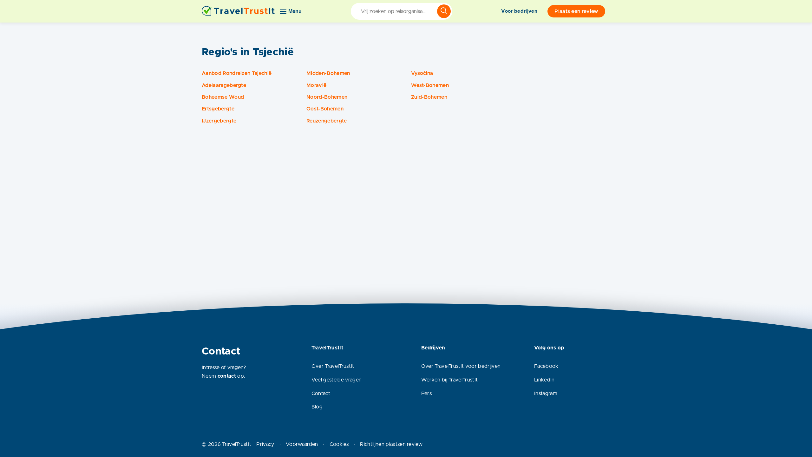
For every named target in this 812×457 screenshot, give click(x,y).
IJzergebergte (219, 120)
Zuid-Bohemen (429, 97)
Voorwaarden (302, 444)
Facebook (546, 366)
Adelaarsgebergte (224, 85)
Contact (320, 393)
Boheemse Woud (223, 97)
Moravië (316, 85)
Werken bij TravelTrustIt (449, 379)
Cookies (339, 444)
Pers (426, 393)
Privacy (265, 444)
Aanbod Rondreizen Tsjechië (237, 73)
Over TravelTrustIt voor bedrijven (461, 366)
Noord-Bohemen (326, 97)
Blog (317, 406)
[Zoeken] (444, 11)
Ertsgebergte (218, 108)
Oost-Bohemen (325, 108)
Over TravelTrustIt (332, 366)
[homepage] (238, 11)
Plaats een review (576, 11)
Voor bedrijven (519, 11)
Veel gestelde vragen (336, 379)
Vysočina (422, 73)
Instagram (545, 393)
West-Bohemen (430, 85)
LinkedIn (544, 379)
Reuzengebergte (326, 120)
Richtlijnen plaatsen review (391, 444)
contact (227, 376)
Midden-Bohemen (328, 73)
